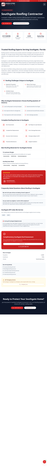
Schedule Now (22, 243)
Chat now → (40, 458)
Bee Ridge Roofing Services (10, 268)
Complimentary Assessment (20, 23)
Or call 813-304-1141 (24, 246)
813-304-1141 (7, 23)
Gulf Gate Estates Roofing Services (11, 270)
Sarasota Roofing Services (9, 267)
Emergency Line (24, 284)
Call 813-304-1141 (18, 307)
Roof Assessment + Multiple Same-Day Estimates (24, 0)
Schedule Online (29, 307)
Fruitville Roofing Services (9, 272)
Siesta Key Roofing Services (10, 274)
